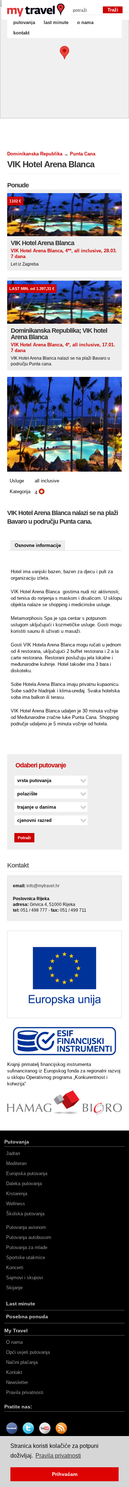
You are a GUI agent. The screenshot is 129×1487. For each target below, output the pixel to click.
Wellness (15, 1203)
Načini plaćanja (22, 1362)
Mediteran (16, 1163)
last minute (56, 22)
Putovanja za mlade (26, 1247)
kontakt (21, 33)
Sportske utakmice (25, 1257)
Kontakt (14, 1372)
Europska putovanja (26, 1173)
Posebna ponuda (27, 1316)
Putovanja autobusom (28, 1237)
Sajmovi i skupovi (24, 1277)
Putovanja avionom (26, 1227)
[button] (64, 52)
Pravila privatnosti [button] (58, 1456)
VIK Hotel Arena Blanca (42, 243)
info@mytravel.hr (43, 885)
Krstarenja (16, 1193)
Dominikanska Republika (34, 153)
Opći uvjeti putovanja (28, 1352)
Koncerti (14, 1267)
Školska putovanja (25, 1213)
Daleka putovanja (24, 1183)
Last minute (20, 1303)
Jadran (13, 1153)
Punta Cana (82, 153)
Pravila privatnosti (24, 1392)
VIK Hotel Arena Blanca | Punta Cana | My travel (35, 10)
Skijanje (14, 1287)
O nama (14, 1342)
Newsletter (17, 1382)
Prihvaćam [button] (64, 1474)
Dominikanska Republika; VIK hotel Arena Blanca (59, 334)
